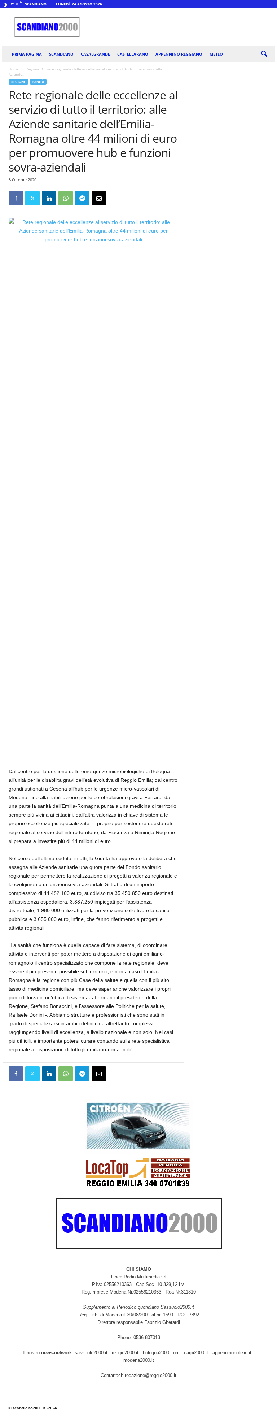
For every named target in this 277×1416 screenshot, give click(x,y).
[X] (32, 198)
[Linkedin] (49, 198)
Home (14, 69)
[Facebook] (16, 198)
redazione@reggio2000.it (150, 1375)
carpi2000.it (196, 1352)
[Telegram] (82, 198)
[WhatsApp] (65, 198)
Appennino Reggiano (178, 54)
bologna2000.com (161, 1352)
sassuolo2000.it (91, 1352)
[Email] (99, 198)
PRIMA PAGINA (27, 54)
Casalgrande (95, 54)
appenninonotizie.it (231, 1352)
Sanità (38, 81)
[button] (264, 54)
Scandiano (61, 54)
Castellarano (132, 54)
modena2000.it (138, 1360)
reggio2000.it (126, 1352)
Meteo (216, 54)
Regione (32, 69)
